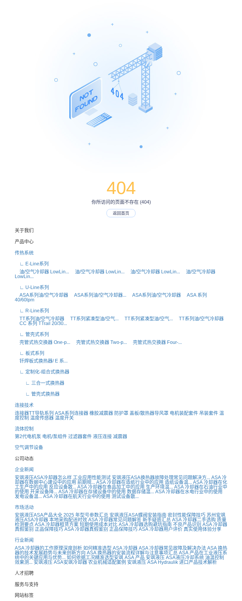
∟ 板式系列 (29, 353)
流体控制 (24, 428)
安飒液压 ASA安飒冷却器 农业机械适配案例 (80, 562)
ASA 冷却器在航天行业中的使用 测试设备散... (91, 496)
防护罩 (121, 413)
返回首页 (121, 213)
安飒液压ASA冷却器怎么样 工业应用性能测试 (63, 477)
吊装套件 (208, 413)
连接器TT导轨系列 (34, 413)
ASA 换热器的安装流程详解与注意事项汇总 (132, 552)
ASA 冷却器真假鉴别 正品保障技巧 (101, 529)
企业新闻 (24, 469)
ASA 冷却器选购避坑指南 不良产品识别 (160, 524)
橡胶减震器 (101, 413)
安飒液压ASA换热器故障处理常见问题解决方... (161, 477)
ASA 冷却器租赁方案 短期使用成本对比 (76, 524)
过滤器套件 (80, 436)
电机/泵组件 (54, 436)
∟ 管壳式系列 (32, 334)
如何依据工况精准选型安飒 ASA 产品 (106, 557)
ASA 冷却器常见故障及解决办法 (172, 548)
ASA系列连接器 (71, 413)
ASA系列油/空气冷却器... (97, 295)
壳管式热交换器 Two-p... (99, 342)
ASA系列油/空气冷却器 (41, 295)
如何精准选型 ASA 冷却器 (110, 548)
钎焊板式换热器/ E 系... (41, 360)
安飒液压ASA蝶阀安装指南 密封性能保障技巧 (157, 514)
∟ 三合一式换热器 (39, 383)
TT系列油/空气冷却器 (39, 318)
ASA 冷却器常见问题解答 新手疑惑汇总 (129, 519)
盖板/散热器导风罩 (149, 413)
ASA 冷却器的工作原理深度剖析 (48, 548)
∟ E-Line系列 (32, 263)
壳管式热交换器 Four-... (155, 342)
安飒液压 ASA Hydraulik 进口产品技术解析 (172, 562)
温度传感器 (42, 417)
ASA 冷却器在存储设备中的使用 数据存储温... (106, 491)
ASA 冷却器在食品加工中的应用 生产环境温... (125, 486)
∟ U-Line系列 (32, 287)
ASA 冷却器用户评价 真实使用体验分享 (180, 529)
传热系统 (24, 252)
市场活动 (24, 507)
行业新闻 (24, 540)
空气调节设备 (29, 447)
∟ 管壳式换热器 (37, 393)
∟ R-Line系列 (32, 310)
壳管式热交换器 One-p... (42, 342)
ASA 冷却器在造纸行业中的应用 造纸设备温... (144, 482)
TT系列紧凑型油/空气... (92, 318)
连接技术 (24, 405)
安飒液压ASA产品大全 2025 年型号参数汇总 (61, 514)
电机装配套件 (184, 413)
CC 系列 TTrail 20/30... (41, 323)
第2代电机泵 (28, 436)
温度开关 (64, 417)
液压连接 (102, 436)
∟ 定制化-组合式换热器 (42, 371)
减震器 (120, 436)
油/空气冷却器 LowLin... (42, 271)
